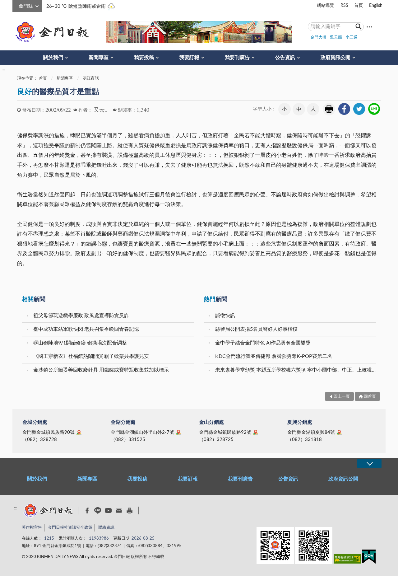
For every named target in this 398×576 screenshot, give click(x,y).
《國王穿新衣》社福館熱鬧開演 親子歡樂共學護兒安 (91, 356)
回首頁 (370, 397)
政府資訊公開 (335, 57)
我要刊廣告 (237, 57)
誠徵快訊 (225, 315)
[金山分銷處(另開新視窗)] (255, 432)
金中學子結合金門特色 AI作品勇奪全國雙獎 (263, 342)
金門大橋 (318, 37)
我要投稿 (144, 57)
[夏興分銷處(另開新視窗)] (339, 432)
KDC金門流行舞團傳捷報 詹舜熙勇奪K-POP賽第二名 (273, 356)
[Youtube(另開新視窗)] (108, 510)
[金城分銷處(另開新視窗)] (79, 432)
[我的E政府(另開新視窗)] (369, 558)
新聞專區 (99, 57)
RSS (344, 5)
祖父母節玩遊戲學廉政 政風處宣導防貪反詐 (81, 315)
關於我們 (53, 57)
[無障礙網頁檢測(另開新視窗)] (347, 560)
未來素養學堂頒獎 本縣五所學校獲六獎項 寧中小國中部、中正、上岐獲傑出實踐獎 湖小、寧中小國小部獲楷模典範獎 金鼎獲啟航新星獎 (296, 370)
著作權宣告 (32, 528)
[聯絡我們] (119, 510)
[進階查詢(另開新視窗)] (369, 26)
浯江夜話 (91, 79)
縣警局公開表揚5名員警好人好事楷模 (256, 329)
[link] (344, 109)
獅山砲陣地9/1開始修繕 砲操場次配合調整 (80, 342)
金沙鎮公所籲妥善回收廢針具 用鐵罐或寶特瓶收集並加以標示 (101, 370)
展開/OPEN (369, 463)
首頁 (358, 5)
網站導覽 (325, 5)
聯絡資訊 (106, 528)
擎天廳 (336, 37)
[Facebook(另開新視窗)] (87, 510)
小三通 (351, 37)
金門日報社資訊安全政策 (70, 528)
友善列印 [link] (329, 109)
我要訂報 (189, 57)
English (375, 5)
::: (16, 4)
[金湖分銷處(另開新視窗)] (178, 432)
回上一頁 (342, 397)
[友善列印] (129, 510)
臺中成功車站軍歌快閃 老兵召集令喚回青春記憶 (86, 329)
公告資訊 (285, 57)
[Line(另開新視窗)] (98, 510)
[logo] (51, 32)
